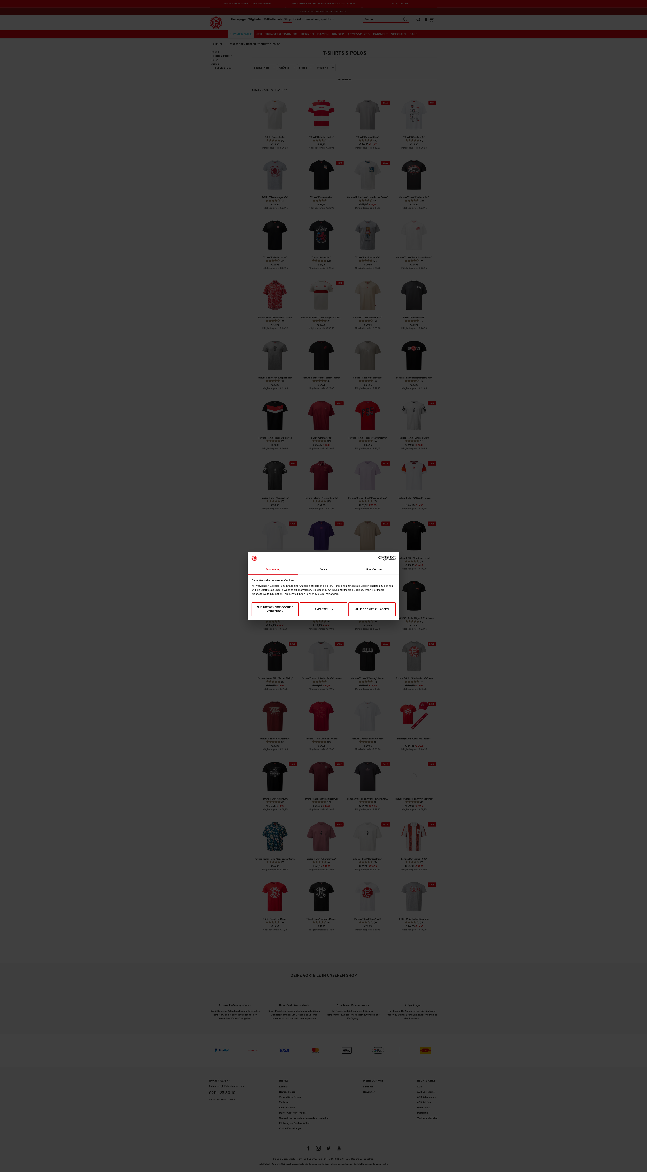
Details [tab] (323, 569)
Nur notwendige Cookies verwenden (275, 609)
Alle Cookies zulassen (372, 609)
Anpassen (322, 609)
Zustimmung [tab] (273, 569)
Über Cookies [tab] (374, 569)
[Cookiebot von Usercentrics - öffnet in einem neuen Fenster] (381, 558)
